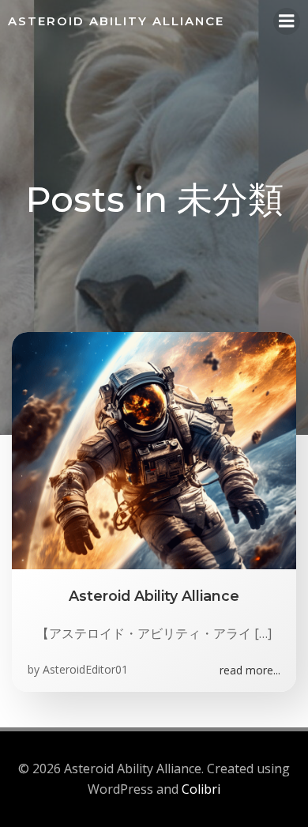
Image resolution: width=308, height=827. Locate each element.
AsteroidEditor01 (85, 669)
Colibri (201, 789)
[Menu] (286, 21)
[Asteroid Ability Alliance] (154, 450)
